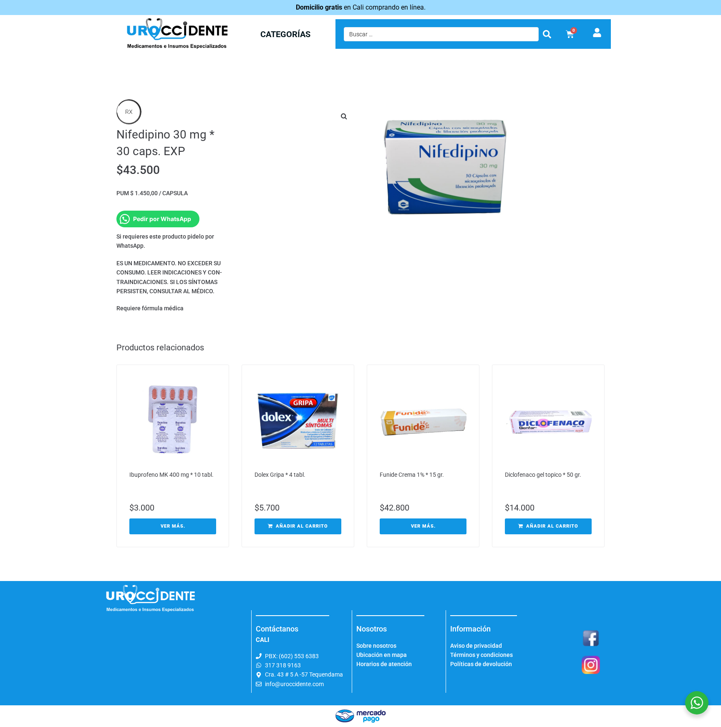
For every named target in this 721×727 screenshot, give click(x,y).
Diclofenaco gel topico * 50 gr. (543, 474)
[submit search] (547, 34)
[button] (343, 116)
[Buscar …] (441, 34)
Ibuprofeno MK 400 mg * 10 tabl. (171, 474)
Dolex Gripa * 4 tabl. (280, 474)
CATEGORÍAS (285, 34)
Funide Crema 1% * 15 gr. (412, 474)
